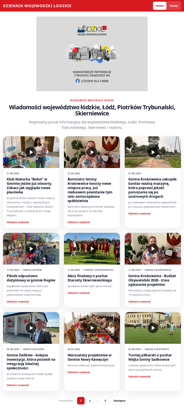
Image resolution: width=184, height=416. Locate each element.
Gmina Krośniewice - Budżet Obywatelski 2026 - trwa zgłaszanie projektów (152, 280)
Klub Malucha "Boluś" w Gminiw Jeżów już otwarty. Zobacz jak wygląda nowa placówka (29, 185)
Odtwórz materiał (18, 222)
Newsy (174, 5)
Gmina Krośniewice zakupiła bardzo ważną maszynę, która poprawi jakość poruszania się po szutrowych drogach (152, 188)
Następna (119, 400)
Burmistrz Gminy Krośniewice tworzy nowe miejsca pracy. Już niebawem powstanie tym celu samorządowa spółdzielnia (90, 190)
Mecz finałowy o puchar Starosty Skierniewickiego (90, 278)
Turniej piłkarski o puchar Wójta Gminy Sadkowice (150, 357)
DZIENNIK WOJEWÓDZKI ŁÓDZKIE (37, 6)
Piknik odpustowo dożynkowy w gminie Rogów (31, 278)
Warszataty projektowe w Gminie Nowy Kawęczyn (90, 357)
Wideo (160, 5)
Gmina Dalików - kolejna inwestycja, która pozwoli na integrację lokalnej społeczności (31, 361)
